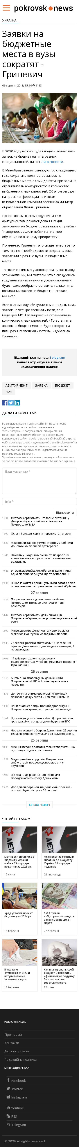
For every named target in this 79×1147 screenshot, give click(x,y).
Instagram (19, 1097)
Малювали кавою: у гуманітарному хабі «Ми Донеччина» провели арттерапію (42, 544)
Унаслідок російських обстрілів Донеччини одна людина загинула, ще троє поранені (41, 572)
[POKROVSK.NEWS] (43, 7)
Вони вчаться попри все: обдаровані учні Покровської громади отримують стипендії (41, 707)
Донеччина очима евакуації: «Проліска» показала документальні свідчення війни (40, 695)
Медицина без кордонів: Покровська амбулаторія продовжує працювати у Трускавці (37, 762)
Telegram (57, 357)
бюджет (62, 385)
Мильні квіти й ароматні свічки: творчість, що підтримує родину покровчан (43, 748)
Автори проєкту (16, 1051)
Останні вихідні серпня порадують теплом (41, 533)
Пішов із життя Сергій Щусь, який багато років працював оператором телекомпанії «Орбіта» (43, 584)
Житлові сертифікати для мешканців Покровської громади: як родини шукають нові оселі (44, 618)
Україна (9, 20)
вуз (8, 392)
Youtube (17, 1108)
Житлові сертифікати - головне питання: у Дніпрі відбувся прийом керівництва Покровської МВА (40, 521)
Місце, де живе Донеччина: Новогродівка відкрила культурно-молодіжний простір (40, 632)
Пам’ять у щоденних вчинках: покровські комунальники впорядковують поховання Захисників (41, 558)
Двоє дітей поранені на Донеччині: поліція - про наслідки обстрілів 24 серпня (41, 788)
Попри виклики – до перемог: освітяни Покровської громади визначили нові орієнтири (38, 603)
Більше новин (39, 805)
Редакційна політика (20, 1059)
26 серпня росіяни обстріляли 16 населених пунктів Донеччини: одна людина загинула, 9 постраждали (42, 646)
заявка (41, 385)
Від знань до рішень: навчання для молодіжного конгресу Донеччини (35, 776)
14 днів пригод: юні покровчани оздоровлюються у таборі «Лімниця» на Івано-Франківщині (43, 662)
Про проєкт (13, 1034)
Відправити (65, 512)
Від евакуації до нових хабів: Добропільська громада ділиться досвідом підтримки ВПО (42, 720)
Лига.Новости (52, 161)
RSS (14, 1116)
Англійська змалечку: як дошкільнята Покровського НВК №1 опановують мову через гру (39, 681)
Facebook (18, 1080)
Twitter (17, 1089)
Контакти (11, 1043)
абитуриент (16, 385)
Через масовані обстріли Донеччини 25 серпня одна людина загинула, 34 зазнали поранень (44, 732)
